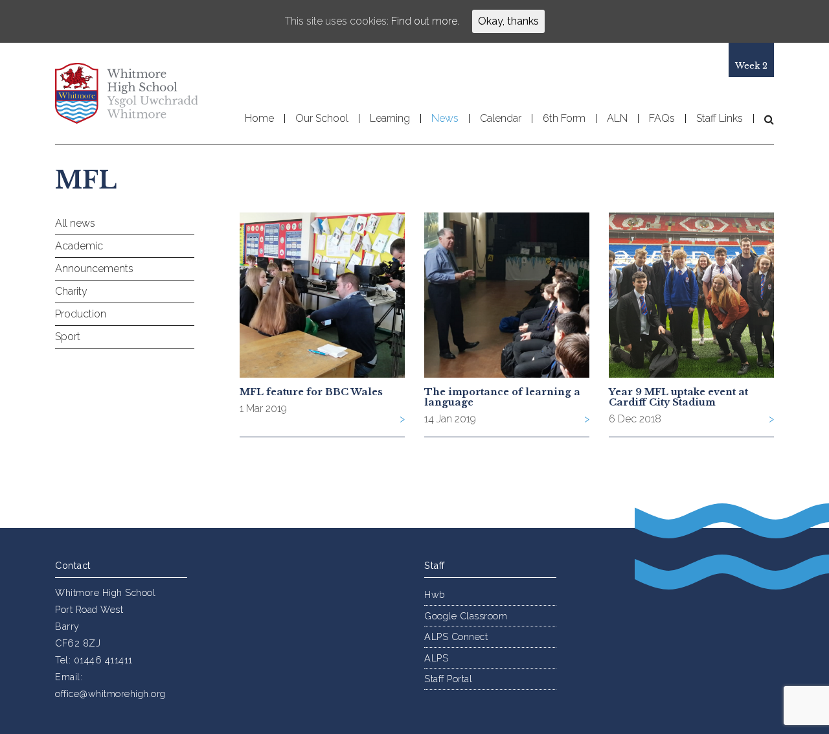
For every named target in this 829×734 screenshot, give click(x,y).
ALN (617, 118)
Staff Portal (448, 678)
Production (80, 314)
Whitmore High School (126, 93)
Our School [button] (321, 118)
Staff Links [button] (719, 118)
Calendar (500, 118)
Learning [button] (390, 118)
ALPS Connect (456, 636)
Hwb (434, 594)
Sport (67, 336)
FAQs (662, 118)
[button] (764, 119)
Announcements (94, 268)
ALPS (436, 657)
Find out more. (425, 21)
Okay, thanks (508, 21)
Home (259, 118)
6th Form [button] (564, 118)
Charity (71, 291)
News (445, 118)
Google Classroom (465, 615)
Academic (79, 246)
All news (75, 223)
